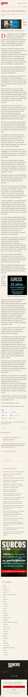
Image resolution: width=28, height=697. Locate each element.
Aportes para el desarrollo (9, 594)
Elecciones (5, 620)
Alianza (5, 587)
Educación (5, 615)
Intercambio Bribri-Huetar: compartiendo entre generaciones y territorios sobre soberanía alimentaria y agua (14, 507)
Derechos (5, 613)
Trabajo (5, 650)
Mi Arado (5, 631)
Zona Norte (5, 654)
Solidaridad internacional (9, 647)
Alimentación (6, 590)
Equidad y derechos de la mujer (10, 622)
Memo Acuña (8, 423)
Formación (5, 624)
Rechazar (14, 689)
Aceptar (14, 686)
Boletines (5, 599)
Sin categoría (6, 645)
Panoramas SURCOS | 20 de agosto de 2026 (14, 478)
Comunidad (6, 604)
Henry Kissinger (15, 422)
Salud (4, 641)
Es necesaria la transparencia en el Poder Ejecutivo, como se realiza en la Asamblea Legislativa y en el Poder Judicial (13, 485)
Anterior (4, 428)
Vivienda (5, 652)
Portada (19, 3)
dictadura (8, 422)
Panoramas (5, 634)
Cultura (5, 608)
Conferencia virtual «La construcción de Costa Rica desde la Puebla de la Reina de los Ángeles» (13, 533)
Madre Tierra (6, 629)
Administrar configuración (14, 693)
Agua (4, 585)
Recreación (5, 638)
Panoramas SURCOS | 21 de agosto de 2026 (14, 471)
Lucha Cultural (6, 627)
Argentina (3, 422)
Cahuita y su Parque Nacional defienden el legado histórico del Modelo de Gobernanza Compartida (13, 524)
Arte (4, 597)
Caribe (4, 601)
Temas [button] (24, 3)
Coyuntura (5, 606)
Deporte (5, 610)
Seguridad (5, 643)
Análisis (18, 14)
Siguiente (24, 428)
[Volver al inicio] (4, 3)
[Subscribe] (25, 672)
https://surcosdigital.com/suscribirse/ (17, 296)
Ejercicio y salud (7, 617)
